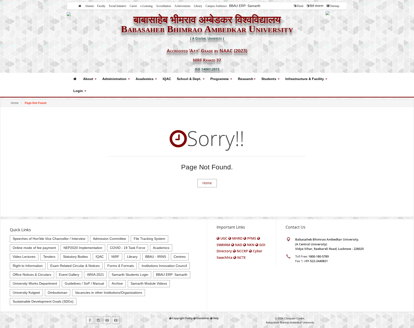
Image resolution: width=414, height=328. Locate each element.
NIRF (115, 257)
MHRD (237, 238)
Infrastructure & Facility (305, 79)
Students (269, 79)
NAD (238, 244)
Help (216, 318)
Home (15, 103)
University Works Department (35, 283)
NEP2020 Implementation (82, 248)
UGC (223, 238)
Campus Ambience (216, 6)
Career (133, 6)
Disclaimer (202, 318)
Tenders (49, 257)
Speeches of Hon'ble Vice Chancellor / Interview (49, 239)
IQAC (167, 79)
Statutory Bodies (75, 257)
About (88, 79)
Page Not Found (35, 103)
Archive (117, 283)
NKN (250, 244)
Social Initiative (117, 6)
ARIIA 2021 (95, 274)
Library (198, 6)
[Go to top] (406, 323)
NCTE (241, 257)
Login (78, 91)
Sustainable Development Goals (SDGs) (43, 301)
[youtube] (107, 320)
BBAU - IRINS (155, 257)
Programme (220, 79)
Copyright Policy (182, 318)
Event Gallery (69, 274)
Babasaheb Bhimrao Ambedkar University (290, 322)
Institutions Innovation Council (164, 266)
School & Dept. (189, 79)
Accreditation (163, 6)
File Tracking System (149, 239)
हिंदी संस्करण (316, 6)
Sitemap (334, 6)
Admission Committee (109, 239)
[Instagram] (98, 320)
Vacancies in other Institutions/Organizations (108, 292)
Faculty (101, 6)
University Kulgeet (26, 292)
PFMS (251, 238)
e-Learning (146, 6)
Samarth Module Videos (149, 283)
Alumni (89, 6)
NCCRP (242, 251)
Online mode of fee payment (34, 248)
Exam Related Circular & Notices (75, 266)
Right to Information (28, 266)
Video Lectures (24, 257)
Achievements (182, 6)
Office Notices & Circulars (32, 274)
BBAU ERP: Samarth (244, 6)
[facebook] (90, 320)
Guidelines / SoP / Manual (84, 283)
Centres (180, 257)
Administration (114, 79)
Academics (145, 79)
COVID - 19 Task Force (127, 248)
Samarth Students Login (130, 274)
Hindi (300, 6)
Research (245, 79)
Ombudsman (57, 292)
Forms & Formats (120, 266)
